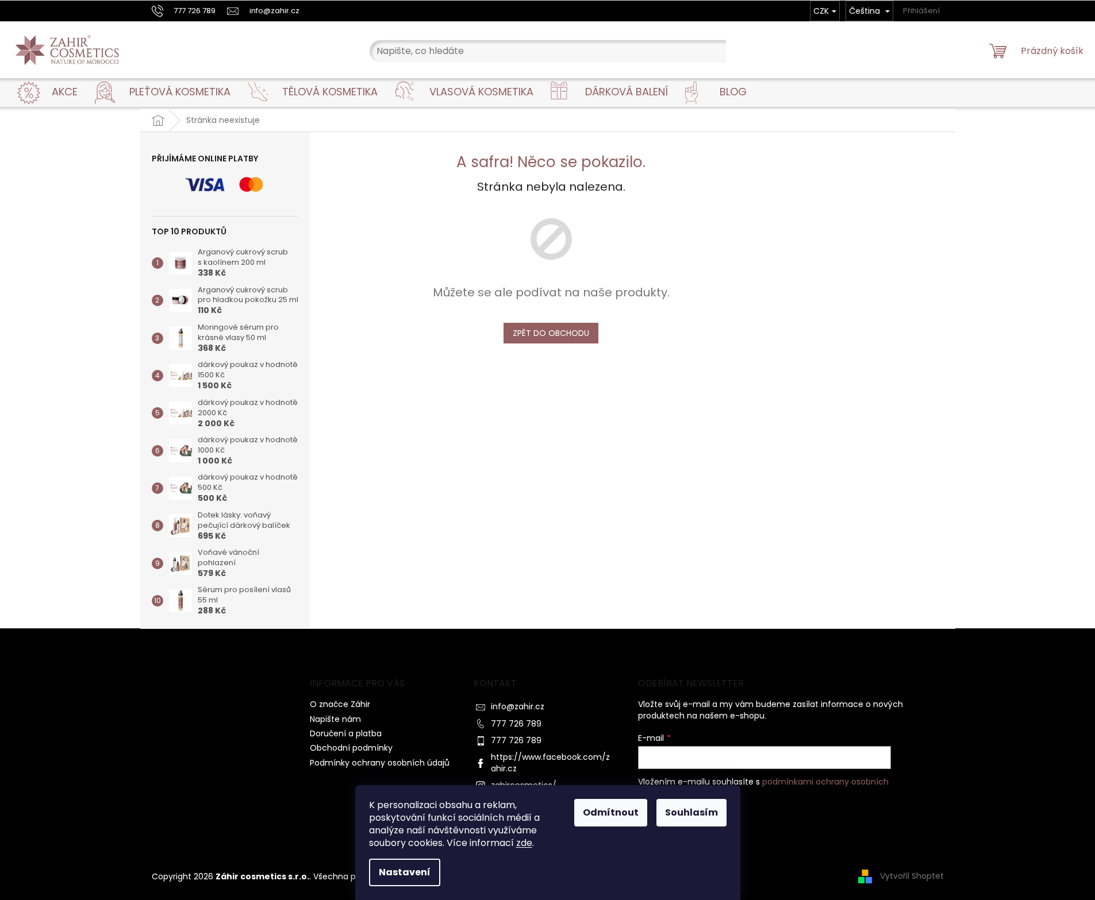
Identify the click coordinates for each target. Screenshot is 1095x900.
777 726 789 (516, 723)
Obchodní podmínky (351, 748)
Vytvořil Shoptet (912, 876)
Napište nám (335, 719)
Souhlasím (691, 812)
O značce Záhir (340, 704)
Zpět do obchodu (551, 333)
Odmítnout (611, 812)
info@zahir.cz (517, 706)
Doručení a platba (346, 733)
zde (524, 842)
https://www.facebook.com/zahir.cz (550, 762)
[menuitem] (64, 92)
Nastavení (405, 872)
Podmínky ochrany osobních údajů (379, 762)
